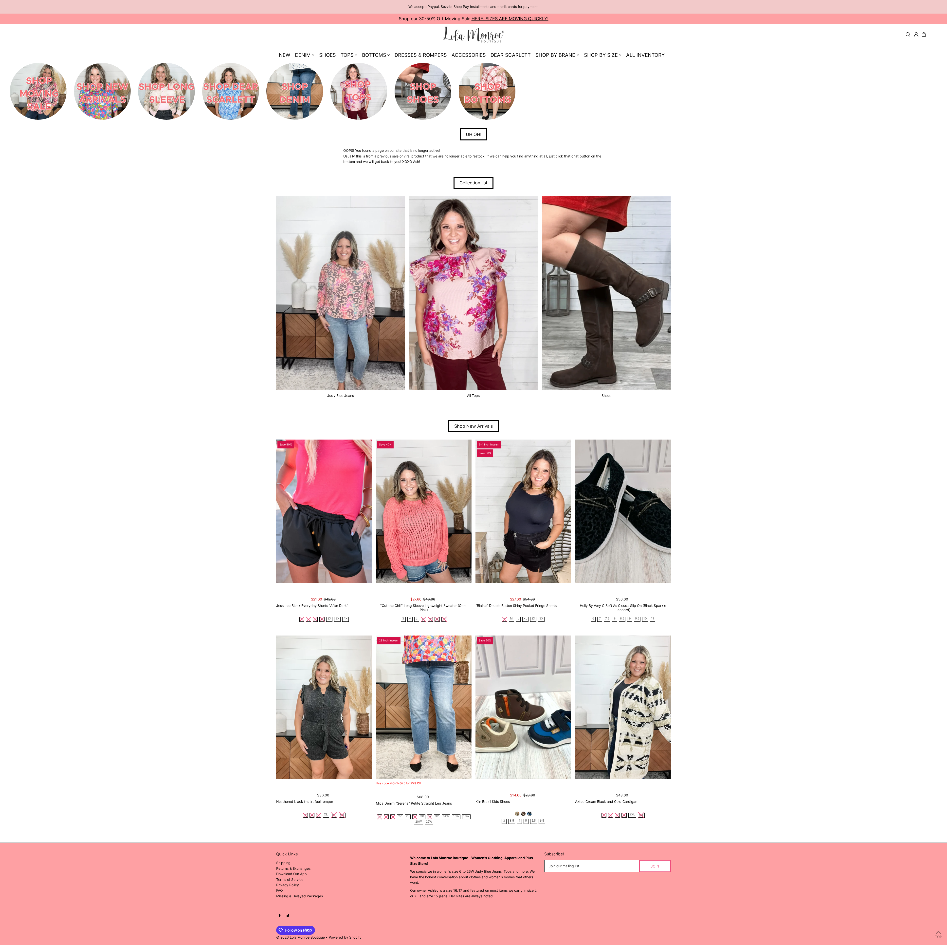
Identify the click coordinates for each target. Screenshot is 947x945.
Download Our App (291, 874)
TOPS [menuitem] (347, 55)
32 (437, 816)
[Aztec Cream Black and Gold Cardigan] (623, 707)
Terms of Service (289, 879)
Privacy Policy (287, 885)
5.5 (533, 820)
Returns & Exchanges (293, 868)
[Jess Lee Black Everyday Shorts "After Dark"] (324, 511)
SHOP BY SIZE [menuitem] (601, 55)
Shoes (606, 395)
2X (329, 618)
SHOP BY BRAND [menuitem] (555, 55)
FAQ (279, 890)
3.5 (512, 820)
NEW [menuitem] (284, 55)
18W (466, 816)
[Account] (916, 34)
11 (652, 618)
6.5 (542, 820)
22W (429, 821)
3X (337, 618)
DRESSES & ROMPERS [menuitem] (421, 55)
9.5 (637, 618)
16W (456, 816)
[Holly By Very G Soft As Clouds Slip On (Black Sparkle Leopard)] (623, 511)
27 (400, 816)
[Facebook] (280, 916)
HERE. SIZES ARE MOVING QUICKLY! (510, 18)
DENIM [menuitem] (303, 55)
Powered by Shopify (345, 937)
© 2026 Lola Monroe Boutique (300, 937)
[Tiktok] (288, 916)
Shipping (283, 863)
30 (422, 816)
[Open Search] (908, 34)
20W (418, 821)
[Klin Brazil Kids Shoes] (523, 707)
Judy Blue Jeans (340, 395)
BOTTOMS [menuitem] (374, 55)
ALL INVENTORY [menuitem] (645, 55)
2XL (632, 814)
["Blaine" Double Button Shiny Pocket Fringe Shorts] (523, 511)
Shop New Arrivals (473, 426)
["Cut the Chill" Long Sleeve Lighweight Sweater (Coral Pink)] (424, 511)
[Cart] (924, 34)
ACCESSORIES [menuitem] (469, 55)
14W (446, 816)
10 (645, 618)
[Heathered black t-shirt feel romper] (324, 707)
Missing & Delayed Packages (299, 896)
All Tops (473, 395)
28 (407, 816)
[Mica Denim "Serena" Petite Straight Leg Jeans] (424, 707)
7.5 (607, 618)
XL (525, 618)
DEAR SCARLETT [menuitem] (511, 55)
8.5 (622, 618)
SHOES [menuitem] (327, 55)
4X (345, 618)
